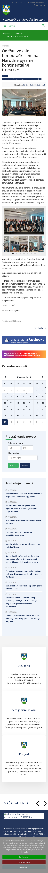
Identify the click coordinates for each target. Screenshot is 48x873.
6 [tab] (31, 253)
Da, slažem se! (24, 857)
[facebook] (34, 5)
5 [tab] (27, 253)
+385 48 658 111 (19, 3)
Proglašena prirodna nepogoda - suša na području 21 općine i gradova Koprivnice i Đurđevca (23, 574)
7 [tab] (35, 253)
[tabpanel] (23, 244)
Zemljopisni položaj (24, 710)
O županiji (24, 666)
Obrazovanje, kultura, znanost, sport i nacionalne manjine (22, 79)
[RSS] (44, 5)
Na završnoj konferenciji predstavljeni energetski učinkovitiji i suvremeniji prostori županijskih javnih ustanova (22, 559)
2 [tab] (16, 253)
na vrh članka (40, 328)
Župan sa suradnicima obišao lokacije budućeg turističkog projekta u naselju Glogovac (23, 618)
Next (44, 244)
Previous (3, 244)
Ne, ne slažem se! (24, 862)
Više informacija (24, 867)
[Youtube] (37, 5)
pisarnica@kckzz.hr (37, 3)
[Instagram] (41, 5)
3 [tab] (20, 253)
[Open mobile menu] (9, 25)
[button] (45, 803)
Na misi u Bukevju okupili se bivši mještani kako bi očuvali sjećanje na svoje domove (21, 508)
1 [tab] (13, 253)
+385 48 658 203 (35, 837)
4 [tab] (24, 253)
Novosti (5, 76)
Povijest (24, 754)
